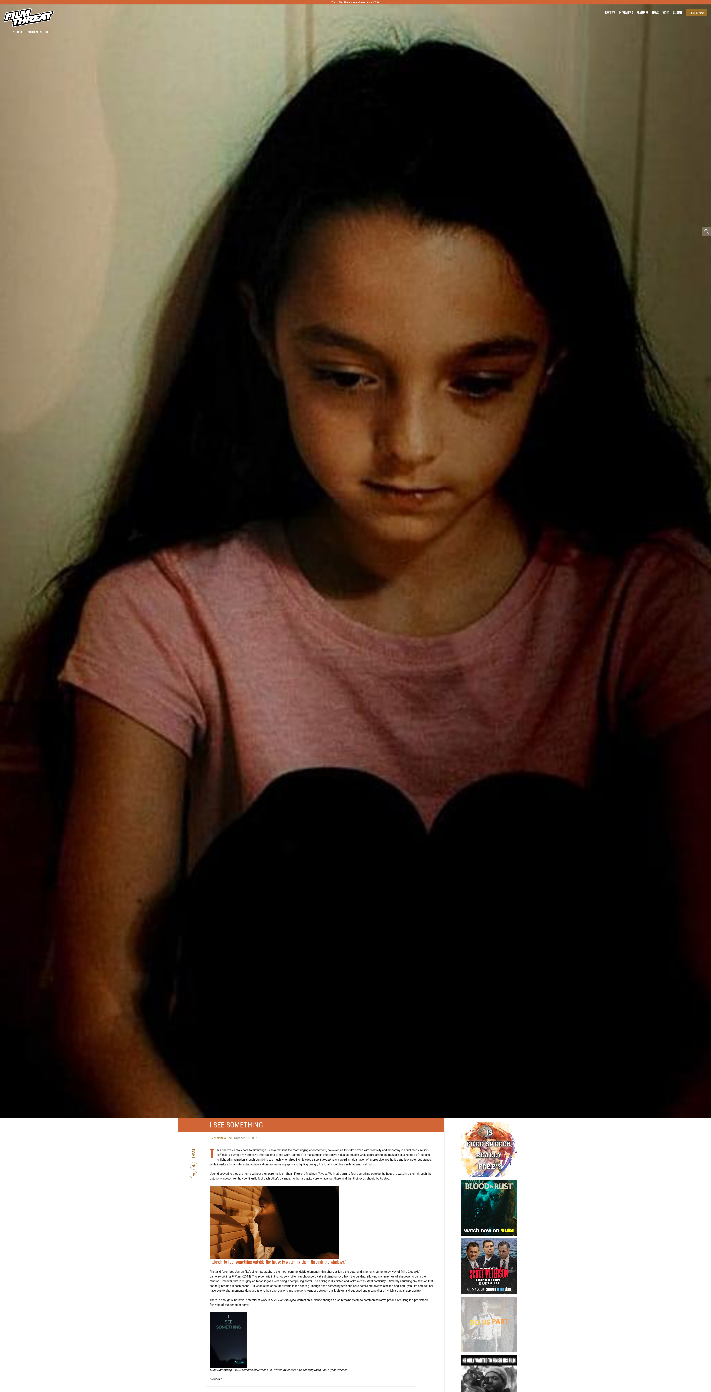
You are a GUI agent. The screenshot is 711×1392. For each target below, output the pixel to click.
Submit (677, 12)
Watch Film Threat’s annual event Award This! (355, 2)
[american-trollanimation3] (489, 1123)
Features (642, 12)
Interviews (626, 12)
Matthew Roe (223, 1138)
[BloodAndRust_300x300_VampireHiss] (489, 1181)
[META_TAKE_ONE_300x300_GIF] (489, 1356)
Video (665, 12)
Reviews (610, 12)
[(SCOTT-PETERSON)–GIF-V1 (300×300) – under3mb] (489, 1240)
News (655, 12)
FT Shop (697, 12)
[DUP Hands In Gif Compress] (489, 1298)
